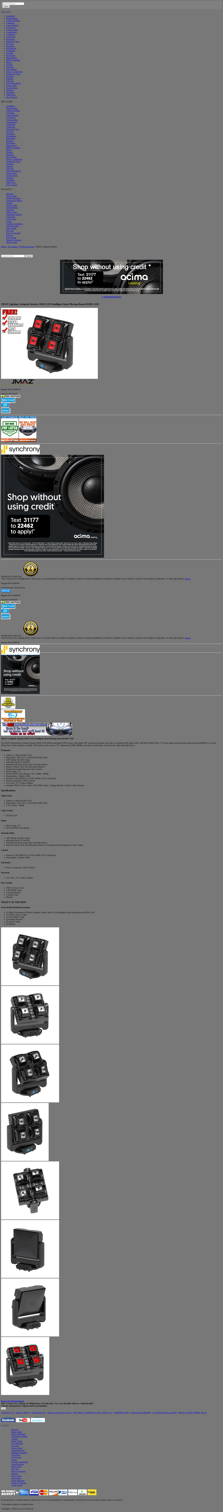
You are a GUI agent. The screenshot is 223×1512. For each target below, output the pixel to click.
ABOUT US (107, 1413)
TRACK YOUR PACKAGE (59, 1413)
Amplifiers (10, 16)
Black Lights (11, 196)
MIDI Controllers (13, 60)
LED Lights (11, 219)
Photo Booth (11, 69)
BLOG (204, 1413)
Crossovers (10, 37)
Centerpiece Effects (14, 201)
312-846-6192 (47, 1403)
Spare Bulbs (16, 1478)
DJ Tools (10, 44)
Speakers (10, 90)
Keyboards (10, 55)
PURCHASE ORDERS (141, 1413)
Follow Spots (11, 212)
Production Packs (13, 74)
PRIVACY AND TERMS (189, 1413)
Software (10, 81)
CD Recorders (12, 30)
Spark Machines (18, 1481)
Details (187, 579)
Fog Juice (10, 210)
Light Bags (10, 217)
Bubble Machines (13, 198)
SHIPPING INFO (121, 1413)
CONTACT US (7, 1413)
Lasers (8, 221)
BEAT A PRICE (22, 1413)
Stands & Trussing (13, 240)
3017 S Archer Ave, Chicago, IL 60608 (17, 1403)
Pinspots (9, 235)
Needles (9, 65)
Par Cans (10, 231)
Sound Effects (12, 88)
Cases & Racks (12, 25)
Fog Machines (12, 207)
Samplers (10, 76)
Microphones (11, 58)
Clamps (9, 203)
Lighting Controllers (14, 224)
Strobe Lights (11, 242)
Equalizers (10, 46)
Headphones (11, 48)
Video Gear (11, 95)
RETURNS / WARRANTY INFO (87, 1413)
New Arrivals (11, 97)
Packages (10, 67)
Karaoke (9, 53)
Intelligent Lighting (14, 214)
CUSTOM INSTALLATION (164, 1413)
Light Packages (12, 226)
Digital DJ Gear (12, 41)
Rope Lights (11, 238)
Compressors (11, 32)
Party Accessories (13, 233)
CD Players (11, 28)
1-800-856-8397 (86, 1403)
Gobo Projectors (18, 1450)
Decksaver (10, 39)
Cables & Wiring (13, 21)
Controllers (10, 35)
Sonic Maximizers (13, 83)
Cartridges (10, 23)
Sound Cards (11, 86)
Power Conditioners (14, 72)
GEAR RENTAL (38, 1413)
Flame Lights (11, 205)
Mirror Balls (11, 228)
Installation (10, 51)
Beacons (9, 194)
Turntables (10, 93)
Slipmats (9, 79)
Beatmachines (12, 18)
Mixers (9, 62)
